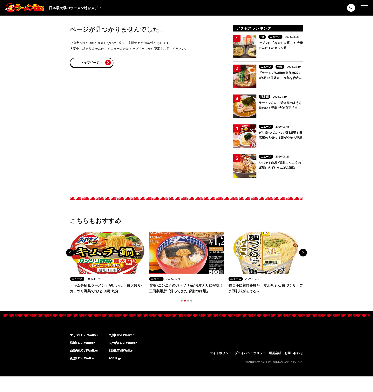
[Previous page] (70, 252)
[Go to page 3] (188, 301)
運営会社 (275, 353)
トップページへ (92, 62)
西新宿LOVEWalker (84, 350)
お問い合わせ (293, 353)
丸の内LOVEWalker (123, 343)
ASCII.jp (115, 358)
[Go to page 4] (191, 301)
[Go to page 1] (182, 301)
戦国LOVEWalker (121, 350)
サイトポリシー (221, 353)
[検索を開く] (351, 8)
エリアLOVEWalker (84, 335)
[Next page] (303, 252)
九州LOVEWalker (121, 335)
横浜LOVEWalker (82, 343)
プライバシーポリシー (250, 353)
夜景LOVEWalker (82, 358)
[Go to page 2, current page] (185, 301)
